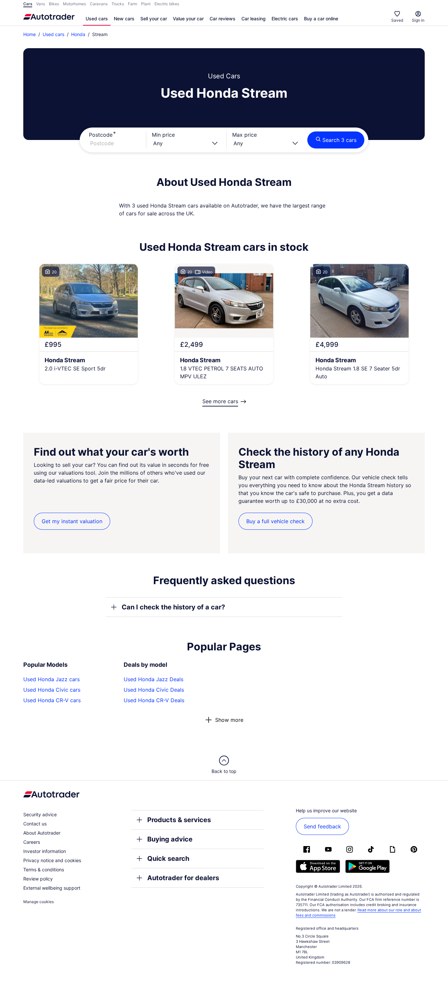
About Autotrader (41, 833)
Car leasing (253, 18)
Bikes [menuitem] (54, 3)
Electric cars (285, 18)
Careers (31, 842)
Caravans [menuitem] (99, 3)
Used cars (97, 18)
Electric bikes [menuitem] (166, 3)
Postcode (100, 134)
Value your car (188, 18)
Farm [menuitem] (132, 3)
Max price (244, 134)
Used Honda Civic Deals (154, 689)
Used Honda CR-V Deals (154, 700)
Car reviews (222, 18)
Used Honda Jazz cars (51, 679)
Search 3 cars (339, 140)
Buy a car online (321, 18)
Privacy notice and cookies (52, 860)
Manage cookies (38, 901)
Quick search (168, 858)
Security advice (40, 814)
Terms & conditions (43, 869)
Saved (397, 20)
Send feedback (322, 826)
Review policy (38, 878)
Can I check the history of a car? (173, 607)
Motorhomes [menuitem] (74, 3)
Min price (163, 134)
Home (29, 34)
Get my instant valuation (72, 521)
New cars (124, 18)
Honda (78, 34)
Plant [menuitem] (146, 3)
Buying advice (170, 839)
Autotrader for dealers (183, 878)
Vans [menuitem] (40, 3)
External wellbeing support (51, 888)
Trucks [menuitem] (118, 3)
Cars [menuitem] (27, 3)
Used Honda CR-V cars (52, 700)
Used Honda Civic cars (51, 689)
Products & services (179, 820)
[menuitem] (97, 19)
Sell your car (153, 18)
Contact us (35, 823)
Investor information (44, 851)
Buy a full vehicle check (275, 521)
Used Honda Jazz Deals (153, 679)
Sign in (418, 20)
